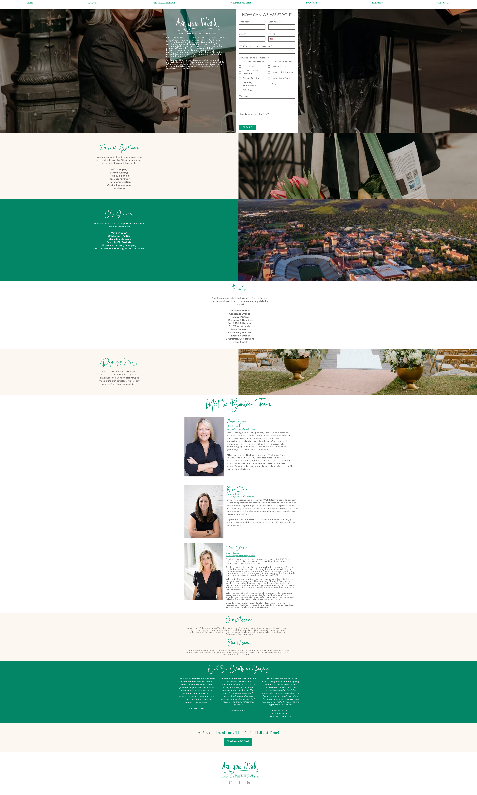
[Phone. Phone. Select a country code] (272, 39)
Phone (272, 34)
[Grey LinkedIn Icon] (248, 782)
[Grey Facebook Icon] (239, 782)
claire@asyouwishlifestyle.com (240, 556)
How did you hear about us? (254, 114)
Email (242, 34)
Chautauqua (196, 62)
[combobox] (267, 51)
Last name (274, 22)
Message (243, 96)
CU (167, 64)
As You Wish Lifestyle (177, 40)
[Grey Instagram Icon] (231, 782)
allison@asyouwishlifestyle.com (241, 429)
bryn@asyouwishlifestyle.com (240, 496)
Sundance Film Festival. (177, 68)
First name (245, 22)
